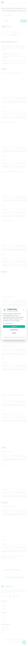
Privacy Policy (12, 337)
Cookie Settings (8, 323)
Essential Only (14, 329)
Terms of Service (21, 337)
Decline (14, 333)
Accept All (14, 326)
